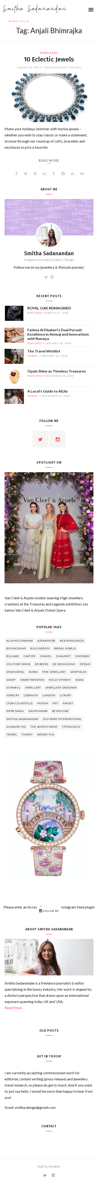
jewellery (49, 52)
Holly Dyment (60, 679)
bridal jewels (65, 648)
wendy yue (45, 734)
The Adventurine (44, 726)
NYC (56, 703)
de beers (41, 664)
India (79, 679)
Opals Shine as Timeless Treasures (56, 371)
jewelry (12, 695)
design (85, 664)
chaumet (63, 656)
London (48, 695)
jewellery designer (61, 687)
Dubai (33, 671)
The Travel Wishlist (43, 351)
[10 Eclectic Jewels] (49, 98)
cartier (29, 656)
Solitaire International (62, 719)
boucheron (40, 648)
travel (32, 355)
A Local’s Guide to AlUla (47, 391)
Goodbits (54, 1166)
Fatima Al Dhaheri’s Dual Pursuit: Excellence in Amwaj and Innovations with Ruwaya (58, 334)
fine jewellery (54, 671)
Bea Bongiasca (72, 640)
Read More (13, 1007)
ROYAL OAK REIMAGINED (49, 308)
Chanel (46, 656)
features (34, 312)
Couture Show (18, 664)
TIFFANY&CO (71, 726)
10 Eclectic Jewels (49, 59)
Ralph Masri (38, 711)
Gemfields (78, 671)
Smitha (75, 67)
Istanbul (13, 687)
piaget (68, 703)
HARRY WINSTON (32, 679)
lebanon (31, 695)
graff (11, 679)
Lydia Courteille (19, 703)
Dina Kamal (15, 671)
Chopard (82, 656)
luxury (65, 695)
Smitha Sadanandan (35, 9)
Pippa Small (15, 711)
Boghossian (16, 648)
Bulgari (12, 656)
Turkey (27, 734)
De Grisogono (64, 664)
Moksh (42, 703)
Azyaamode (46, 640)
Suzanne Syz (16, 726)
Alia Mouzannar (19, 640)
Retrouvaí (60, 711)
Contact (49, 1126)
